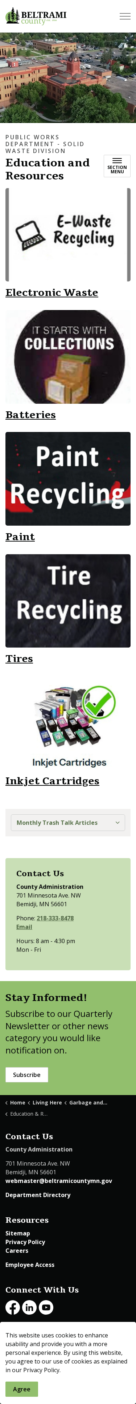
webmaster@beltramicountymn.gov (58, 1181)
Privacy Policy (25, 1242)
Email (24, 927)
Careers (16, 1251)
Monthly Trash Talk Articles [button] (57, 823)
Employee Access (29, 1265)
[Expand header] (125, 16)
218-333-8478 (55, 918)
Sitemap (17, 1233)
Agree (21, 1389)
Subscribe (27, 1075)
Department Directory (37, 1195)
